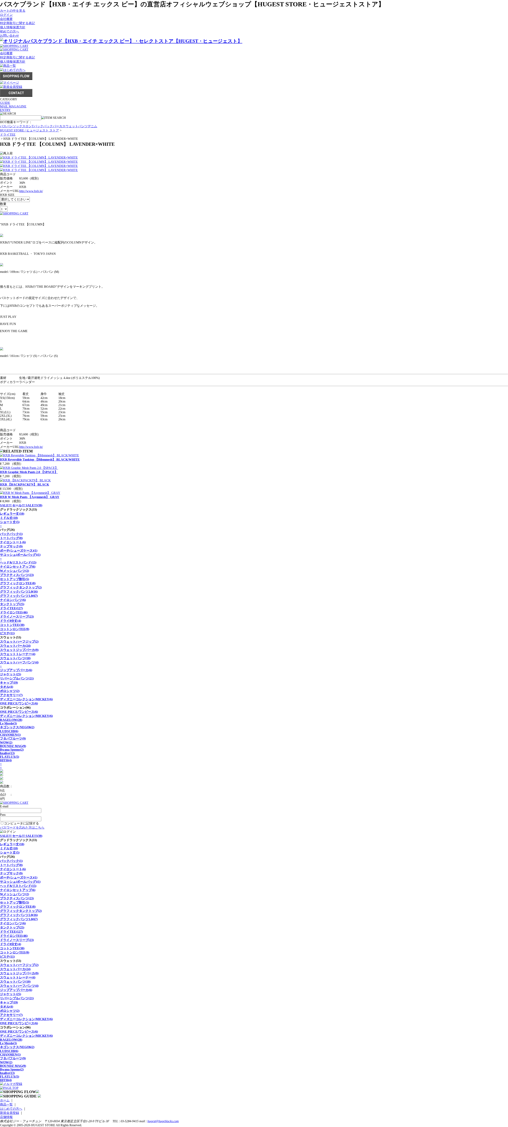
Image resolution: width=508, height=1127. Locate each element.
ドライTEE (7, 134)
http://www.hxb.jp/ (31, 191)
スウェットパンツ (75, 126)
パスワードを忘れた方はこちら (22, 827)
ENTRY (5, 110)
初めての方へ (9, 31)
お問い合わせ (9, 35)
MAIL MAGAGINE (13, 106)
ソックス (19, 126)
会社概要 (6, 19)
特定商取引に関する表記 (17, 23)
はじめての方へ (11, 1108)
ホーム (5, 1100)
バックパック (43, 126)
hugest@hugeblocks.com (163, 1121)
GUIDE (5, 102)
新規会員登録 (9, 1113)
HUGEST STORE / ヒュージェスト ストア (29, 130)
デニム (92, 126)
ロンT (29, 126)
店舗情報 (6, 1117)
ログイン (6, 14)
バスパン (6, 126)
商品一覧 (6, 1104)
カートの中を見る (12, 10)
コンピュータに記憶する (21, 823)
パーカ (57, 126)
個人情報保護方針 (12, 27)
